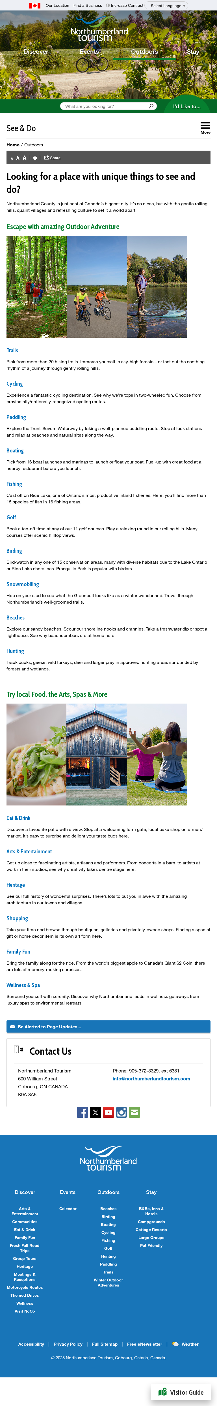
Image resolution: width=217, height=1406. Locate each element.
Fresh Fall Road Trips (25, 1248)
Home (12, 144)
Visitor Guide (187, 1392)
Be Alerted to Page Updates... (49, 1026)
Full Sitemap (105, 1344)
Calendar (67, 1208)
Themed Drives (24, 1295)
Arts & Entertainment (25, 1211)
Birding (108, 1216)
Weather (190, 1344)
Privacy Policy (68, 1344)
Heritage (25, 1266)
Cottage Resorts (151, 1229)
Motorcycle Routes (25, 1287)
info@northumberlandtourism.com (151, 1079)
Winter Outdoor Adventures (108, 1282)
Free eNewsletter (144, 1344)
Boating (108, 1224)
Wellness (24, 1303)
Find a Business (87, 5)
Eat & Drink (24, 1229)
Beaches (108, 1208)
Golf (108, 1248)
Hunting (108, 1256)
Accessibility (31, 1344)
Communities (25, 1221)
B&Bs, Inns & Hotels (151, 1211)
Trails (108, 1272)
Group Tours (24, 1258)
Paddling (108, 1264)
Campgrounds (151, 1221)
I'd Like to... (187, 106)
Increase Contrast (127, 5)
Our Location (57, 5)
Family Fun (18, 951)
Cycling (108, 1232)
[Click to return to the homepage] (111, 28)
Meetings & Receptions (25, 1277)
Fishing (108, 1240)
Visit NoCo (25, 1311)
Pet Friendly (151, 1245)
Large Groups (151, 1237)
